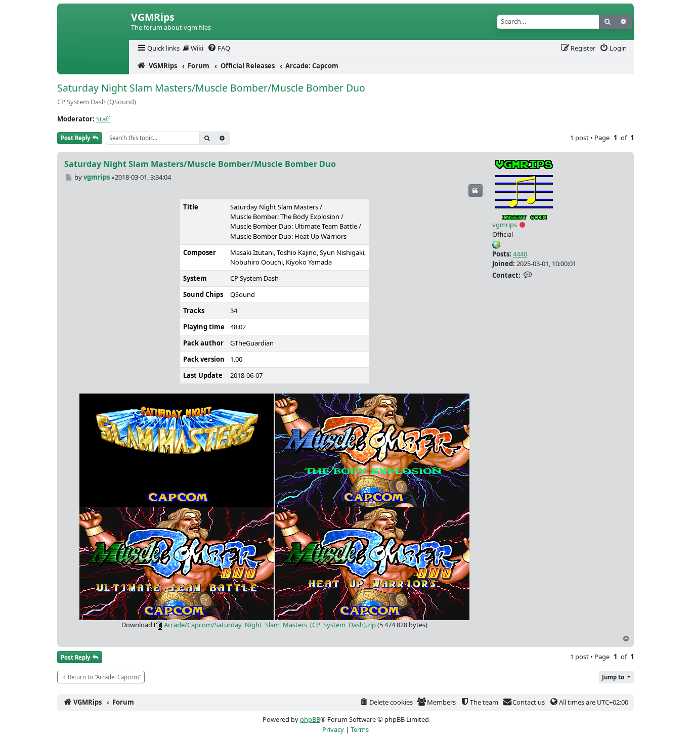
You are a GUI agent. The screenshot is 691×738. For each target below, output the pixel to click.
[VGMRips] (93, 66)
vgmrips (504, 224)
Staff (103, 118)
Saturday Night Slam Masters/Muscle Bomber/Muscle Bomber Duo (211, 88)
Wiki (196, 48)
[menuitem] (158, 48)
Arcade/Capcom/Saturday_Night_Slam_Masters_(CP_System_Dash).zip (269, 624)
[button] (616, 677)
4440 (520, 253)
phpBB (310, 719)
